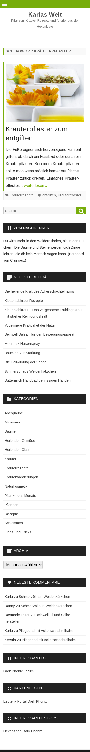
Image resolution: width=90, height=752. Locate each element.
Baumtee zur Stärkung (22, 353)
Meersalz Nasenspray (22, 344)
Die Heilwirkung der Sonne (26, 362)
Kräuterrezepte (22, 195)
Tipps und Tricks (18, 532)
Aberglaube (14, 413)
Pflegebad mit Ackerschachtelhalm (46, 631)
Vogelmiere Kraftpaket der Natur (30, 325)
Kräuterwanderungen (21, 477)
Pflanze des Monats (20, 496)
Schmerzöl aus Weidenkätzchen (30, 371)
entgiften (49, 195)
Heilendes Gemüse (20, 441)
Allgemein (12, 422)
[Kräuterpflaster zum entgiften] (45, 94)
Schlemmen (14, 523)
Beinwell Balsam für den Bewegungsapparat (39, 334)
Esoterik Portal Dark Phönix (25, 701)
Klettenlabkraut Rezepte (24, 301)
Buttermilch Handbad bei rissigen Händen (38, 380)
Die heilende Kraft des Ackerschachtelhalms (39, 291)
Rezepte (11, 514)
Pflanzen (11, 505)
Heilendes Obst (17, 450)
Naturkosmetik (16, 486)
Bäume (10, 431)
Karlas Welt (45, 15)
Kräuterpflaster (70, 195)
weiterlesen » (36, 185)
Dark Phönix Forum (19, 671)
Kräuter (10, 459)
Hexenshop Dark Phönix (23, 731)
